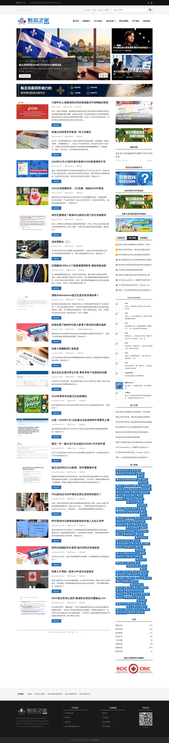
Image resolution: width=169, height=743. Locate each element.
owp (140, 556)
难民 (130, 578)
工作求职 (119, 640)
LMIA (142, 612)
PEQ (141, 476)
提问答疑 (119, 633)
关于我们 (136, 21)
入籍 (120, 553)
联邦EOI (121, 525)
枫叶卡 (121, 486)
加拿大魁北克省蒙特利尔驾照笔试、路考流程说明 (135, 412)
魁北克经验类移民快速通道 (128, 479)
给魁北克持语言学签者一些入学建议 (71, 132)
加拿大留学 (122, 489)
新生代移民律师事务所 (55, 694)
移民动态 (129, 51)
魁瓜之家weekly (131, 553)
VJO (94, 10)
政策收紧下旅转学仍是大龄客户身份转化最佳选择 (79, 324)
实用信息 (82, 401)
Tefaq (130, 486)
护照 (136, 492)
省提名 (131, 557)
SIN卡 (121, 492)
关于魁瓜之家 (69, 713)
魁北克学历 (122, 473)
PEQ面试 (146, 594)
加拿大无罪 (122, 613)
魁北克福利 (134, 512)
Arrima (87, 10)
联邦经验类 (143, 531)
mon (137, 588)
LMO (144, 525)
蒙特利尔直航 (133, 566)
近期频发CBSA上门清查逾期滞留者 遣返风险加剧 (79, 265)
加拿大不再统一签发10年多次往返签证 (73, 571)
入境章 (148, 578)
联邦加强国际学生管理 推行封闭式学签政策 (75, 547)
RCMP (133, 612)
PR (120, 496)
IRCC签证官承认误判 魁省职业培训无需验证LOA (79, 598)
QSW (129, 588)
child (147, 609)
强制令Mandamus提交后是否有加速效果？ (75, 295)
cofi (129, 594)
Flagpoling (122, 575)
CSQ (100, 10)
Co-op (139, 578)
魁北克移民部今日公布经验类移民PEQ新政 (132, 427)
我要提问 (86, 21)
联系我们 (147, 21)
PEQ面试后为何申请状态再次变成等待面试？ (76, 494)
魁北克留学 (134, 489)
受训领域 (137, 470)
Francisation (133, 603)
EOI (138, 563)
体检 (143, 553)
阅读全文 (56, 125)
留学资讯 (119, 629)
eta (120, 581)
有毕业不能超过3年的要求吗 (134, 376)
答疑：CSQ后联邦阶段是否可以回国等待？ (132, 457)
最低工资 (122, 557)
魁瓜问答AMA (137, 584)
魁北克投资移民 (124, 544)
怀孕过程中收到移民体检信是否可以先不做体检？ (135, 285)
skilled (131, 499)
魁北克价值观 (139, 521)
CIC (145, 606)
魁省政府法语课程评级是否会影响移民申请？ (133, 260)
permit (121, 540)
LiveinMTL (134, 575)
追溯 (128, 508)
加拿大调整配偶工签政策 (65, 348)
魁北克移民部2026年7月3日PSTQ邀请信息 (40, 65)
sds (130, 525)
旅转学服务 (106, 726)
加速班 (121, 591)
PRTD (121, 597)
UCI (130, 563)
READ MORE (24, 76)
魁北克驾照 (146, 489)
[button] (105, 75)
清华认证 (122, 499)
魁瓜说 (121, 594)
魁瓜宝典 (110, 21)
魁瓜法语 (130, 547)
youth (136, 572)
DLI (141, 502)
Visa (130, 518)
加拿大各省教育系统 (143, 518)
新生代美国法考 (85, 694)
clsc (144, 512)
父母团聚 (146, 544)
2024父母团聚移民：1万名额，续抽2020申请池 (77, 188)
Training (144, 479)
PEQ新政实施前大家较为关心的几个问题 (131, 245)
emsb (127, 572)
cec (120, 534)
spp (137, 525)
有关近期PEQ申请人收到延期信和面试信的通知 (134, 422)
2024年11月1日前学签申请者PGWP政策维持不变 (79, 161)
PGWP (140, 534)
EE (120, 572)
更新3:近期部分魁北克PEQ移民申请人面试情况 (134, 442)
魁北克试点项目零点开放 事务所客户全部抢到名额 (79, 372)
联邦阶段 (122, 518)
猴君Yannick (35, 61)
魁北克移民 (129, 534)
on (130, 606)
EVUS (135, 581)
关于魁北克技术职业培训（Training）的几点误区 (134, 452)
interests (138, 609)
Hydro (121, 588)
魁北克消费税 (130, 496)
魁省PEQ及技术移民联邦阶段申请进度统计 (132, 432)
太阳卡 (133, 473)
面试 (107, 10)
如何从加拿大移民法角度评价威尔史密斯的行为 (134, 255)
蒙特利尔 (147, 486)
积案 (143, 508)
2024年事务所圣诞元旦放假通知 (69, 396)
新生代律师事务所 (71, 694)
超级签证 (122, 563)
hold (137, 606)
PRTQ (142, 597)
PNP (120, 508)
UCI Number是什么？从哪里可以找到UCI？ (132, 447)
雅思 (136, 594)
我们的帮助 (123, 21)
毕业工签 (132, 502)
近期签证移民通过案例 (85, 329)
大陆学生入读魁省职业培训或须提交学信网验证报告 (80, 102)
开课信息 (106, 717)
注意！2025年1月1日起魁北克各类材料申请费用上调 (80, 420)
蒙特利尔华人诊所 (125, 521)
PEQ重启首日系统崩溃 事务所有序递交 (131, 47)
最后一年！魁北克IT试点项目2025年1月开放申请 (78, 443)
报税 (127, 581)
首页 (77, 21)
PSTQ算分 (98, 21)
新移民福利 (122, 512)
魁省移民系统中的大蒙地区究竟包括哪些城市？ (134, 275)
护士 (144, 515)
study (140, 547)
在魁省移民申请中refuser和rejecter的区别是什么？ (135, 280)
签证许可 (119, 636)
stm (143, 603)
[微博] (148, 3)
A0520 (137, 540)
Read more (122, 122)
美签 (140, 496)
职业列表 (143, 505)
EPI (129, 540)
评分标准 (144, 482)
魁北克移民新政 (134, 528)
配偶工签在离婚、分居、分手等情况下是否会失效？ (135, 265)
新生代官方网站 (40, 694)
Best (129, 609)
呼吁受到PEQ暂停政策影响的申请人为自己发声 (78, 521)
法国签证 (122, 578)
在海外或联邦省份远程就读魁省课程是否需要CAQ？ (136, 270)
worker (140, 499)
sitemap (96, 740)
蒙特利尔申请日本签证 (135, 591)
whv (144, 569)
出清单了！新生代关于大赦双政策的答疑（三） (134, 290)
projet (145, 588)
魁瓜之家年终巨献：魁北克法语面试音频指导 (133, 417)
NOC (141, 473)
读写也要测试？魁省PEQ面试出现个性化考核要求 (79, 215)
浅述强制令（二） (61, 241)
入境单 (136, 544)
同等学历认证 (142, 537)
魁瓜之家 (22, 3)
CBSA (121, 609)
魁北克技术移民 (124, 470)
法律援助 (143, 600)
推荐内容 (45, 61)
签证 (128, 492)
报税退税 (141, 550)
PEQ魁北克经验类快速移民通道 (128, 437)
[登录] (152, 3)
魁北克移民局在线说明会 (127, 531)
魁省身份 (146, 492)
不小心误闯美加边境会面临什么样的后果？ (132, 250)
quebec (144, 572)
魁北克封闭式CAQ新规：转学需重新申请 (74, 467)
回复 (149, 161)
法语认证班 (131, 597)
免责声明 (68, 722)
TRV (144, 566)
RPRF (121, 547)
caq (145, 527)
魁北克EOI (142, 559)
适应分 (144, 575)
